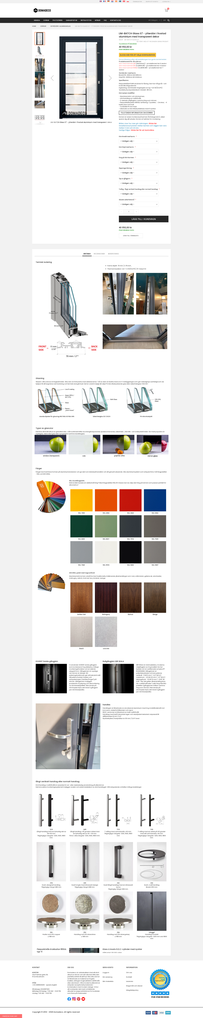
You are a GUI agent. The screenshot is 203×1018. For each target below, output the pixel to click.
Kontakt (129, 977)
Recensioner (99, 254)
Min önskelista (108, 981)
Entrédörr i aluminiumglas (61, 26)
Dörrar (43, 26)
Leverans (129, 981)
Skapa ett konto (152, 1)
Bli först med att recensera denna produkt (152, 41)
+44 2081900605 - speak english (44, 985)
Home (34, 26)
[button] (52, 78)
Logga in (106, 972)
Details (87, 254)
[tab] (87, 253)
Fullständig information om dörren (137, 113)
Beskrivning (113, 254)
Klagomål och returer (134, 986)
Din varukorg (107, 977)
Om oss (129, 972)
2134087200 (45, 989)
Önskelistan (137, 1)
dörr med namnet (127, 63)
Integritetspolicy (132, 990)
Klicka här (153, 123)
